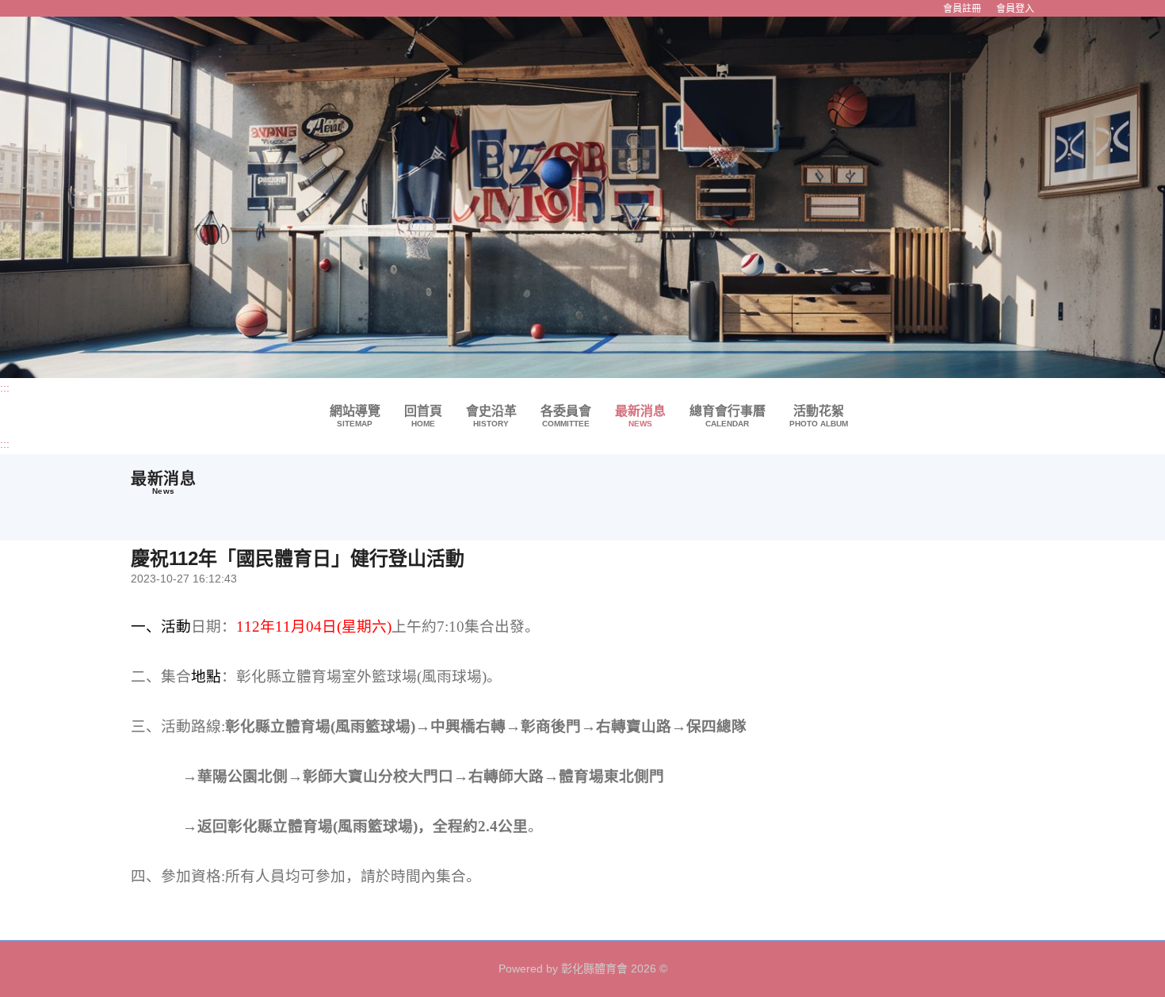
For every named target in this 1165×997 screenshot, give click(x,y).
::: (5, 387)
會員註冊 (962, 8)
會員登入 (1015, 8)
